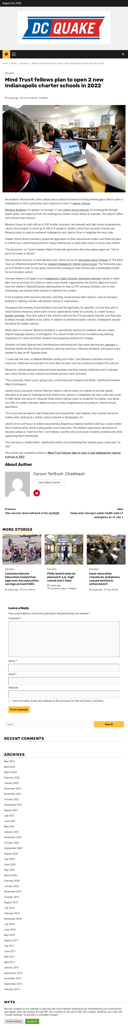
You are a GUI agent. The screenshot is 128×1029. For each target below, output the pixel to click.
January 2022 (11, 783)
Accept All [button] (32, 1021)
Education (9, 73)
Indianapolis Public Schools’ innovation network (72, 278)
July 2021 (9, 815)
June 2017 (10, 951)
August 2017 (11, 940)
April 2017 (9, 962)
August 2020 (11, 853)
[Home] (6, 54)
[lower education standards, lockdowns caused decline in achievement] (106, 549)
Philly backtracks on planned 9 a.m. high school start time (61, 577)
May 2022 (9, 761)
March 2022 (10, 772)
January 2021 (11, 831)
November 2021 (13, 793)
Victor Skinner (29, 590)
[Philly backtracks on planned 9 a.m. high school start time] (64, 549)
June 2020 (10, 864)
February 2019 (12, 913)
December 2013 (12, 978)
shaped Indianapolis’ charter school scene (72, 264)
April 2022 (9, 766)
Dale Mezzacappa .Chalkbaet (63, 588)
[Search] (123, 54)
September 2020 (13, 848)
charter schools (81, 203)
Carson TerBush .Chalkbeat (35, 98)
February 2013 (12, 989)
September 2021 (13, 804)
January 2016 (11, 967)
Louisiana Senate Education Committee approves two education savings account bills (22, 579)
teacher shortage (15, 315)
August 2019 (11, 902)
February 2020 (12, 880)
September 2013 (13, 983)
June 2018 (10, 929)
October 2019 (11, 897)
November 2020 (13, 837)
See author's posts (49, 482)
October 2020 (11, 842)
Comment (14, 618)
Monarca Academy (15, 210)
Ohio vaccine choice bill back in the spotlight (32, 511)
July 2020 (9, 859)
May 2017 (9, 956)
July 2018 (9, 924)
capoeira (110, 344)
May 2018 (9, 935)
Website (13, 687)
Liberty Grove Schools (76, 210)
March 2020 (10, 875)
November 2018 (13, 918)
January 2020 (11, 886)
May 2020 (9, 869)
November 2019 (13, 891)
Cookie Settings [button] (14, 1021)
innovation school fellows (93, 260)
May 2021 (9, 826)
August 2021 (11, 810)
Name (12, 661)
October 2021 (11, 799)
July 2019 (9, 907)
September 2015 (13, 973)
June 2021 (10, 821)
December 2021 (12, 788)
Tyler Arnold (112, 590)
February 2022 (12, 777)
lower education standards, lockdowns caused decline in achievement (104, 579)
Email (12, 674)
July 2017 (9, 945)
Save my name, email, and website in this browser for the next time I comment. (58, 700)
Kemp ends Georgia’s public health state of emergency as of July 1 (96, 513)
